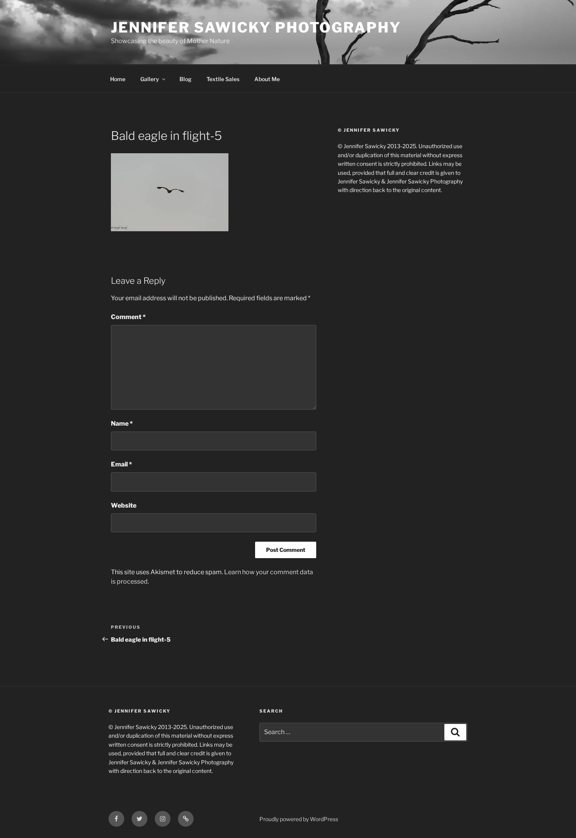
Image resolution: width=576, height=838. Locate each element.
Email (121, 464)
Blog (185, 79)
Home (117, 79)
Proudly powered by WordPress (298, 819)
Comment (128, 317)
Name (122, 423)
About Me (267, 79)
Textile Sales (222, 79)
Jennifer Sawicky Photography (256, 27)
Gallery (149, 79)
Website (123, 505)
